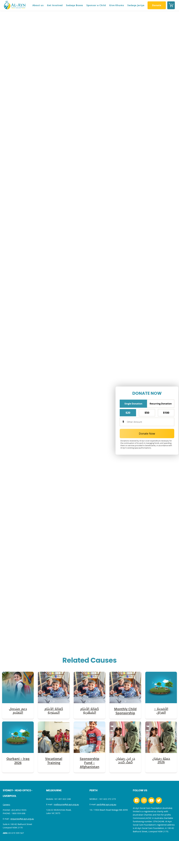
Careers (6, 804)
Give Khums (116, 5)
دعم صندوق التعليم (18, 710)
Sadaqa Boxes (74, 5)
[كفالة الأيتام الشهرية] (89, 702)
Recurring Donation (161, 403)
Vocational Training (53, 760)
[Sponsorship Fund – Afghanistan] (89, 752)
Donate (156, 5)
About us (38, 5)
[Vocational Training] (54, 752)
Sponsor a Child (96, 5)
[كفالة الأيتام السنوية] (54, 702)
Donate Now (147, 433)
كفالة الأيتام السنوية (53, 710)
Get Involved (55, 5)
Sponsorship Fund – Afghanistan (89, 762)
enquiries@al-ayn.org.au (22, 818)
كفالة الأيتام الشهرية (89, 710)
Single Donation (133, 403)
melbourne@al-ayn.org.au (66, 804)
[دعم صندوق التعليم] (18, 702)
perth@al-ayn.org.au (106, 804)
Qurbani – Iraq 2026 (18, 760)
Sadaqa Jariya (135, 5)
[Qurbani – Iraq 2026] (18, 752)
